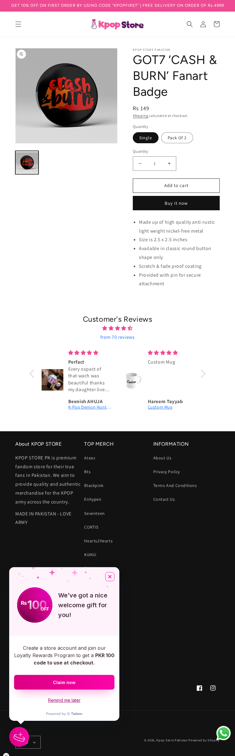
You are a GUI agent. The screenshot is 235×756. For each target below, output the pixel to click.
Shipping (140, 115)
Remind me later (64, 700)
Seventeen (94, 513)
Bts (87, 471)
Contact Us (164, 499)
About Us (162, 458)
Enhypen (92, 499)
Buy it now (176, 203)
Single (145, 137)
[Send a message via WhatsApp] (223, 733)
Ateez (89, 458)
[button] (18, 24)
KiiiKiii (90, 554)
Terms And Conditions (175, 485)
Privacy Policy (166, 471)
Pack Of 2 (177, 137)
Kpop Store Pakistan (172, 740)
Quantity (140, 151)
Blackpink (93, 485)
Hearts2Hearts (98, 541)
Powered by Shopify (204, 740)
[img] (117, 328)
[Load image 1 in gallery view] (27, 162)
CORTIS (91, 527)
